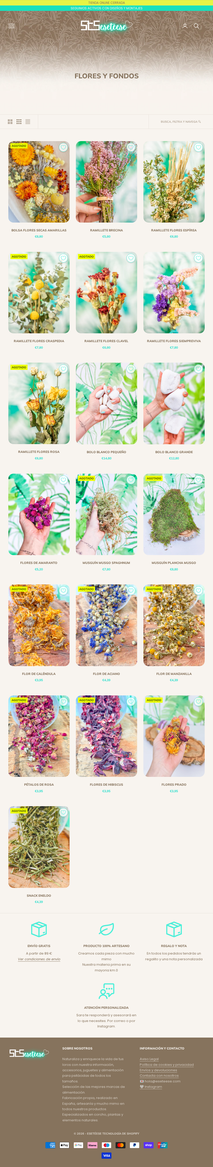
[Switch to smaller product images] (19, 122)
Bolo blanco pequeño (106, 452)
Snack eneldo (39, 895)
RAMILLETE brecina (106, 230)
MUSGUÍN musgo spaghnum (106, 563)
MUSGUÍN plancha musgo (174, 563)
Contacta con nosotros (159, 1075)
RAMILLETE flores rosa (38, 452)
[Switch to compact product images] (27, 122)
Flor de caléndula (39, 674)
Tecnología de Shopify (120, 1133)
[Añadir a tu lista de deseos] (63, 147)
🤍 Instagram (151, 1086)
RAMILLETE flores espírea (174, 230)
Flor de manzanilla (174, 674)
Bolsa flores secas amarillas (38, 230)
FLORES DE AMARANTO (38, 563)
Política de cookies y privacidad (167, 1064)
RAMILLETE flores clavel (106, 341)
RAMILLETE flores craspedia (39, 341)
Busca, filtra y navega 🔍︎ (181, 121)
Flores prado (174, 784)
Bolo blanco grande (174, 452)
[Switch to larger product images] (10, 122)
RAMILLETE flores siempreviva (174, 341)
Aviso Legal (149, 1058)
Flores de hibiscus (106, 784)
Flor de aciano (106, 674)
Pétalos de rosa (39, 784)
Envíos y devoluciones (158, 1070)
